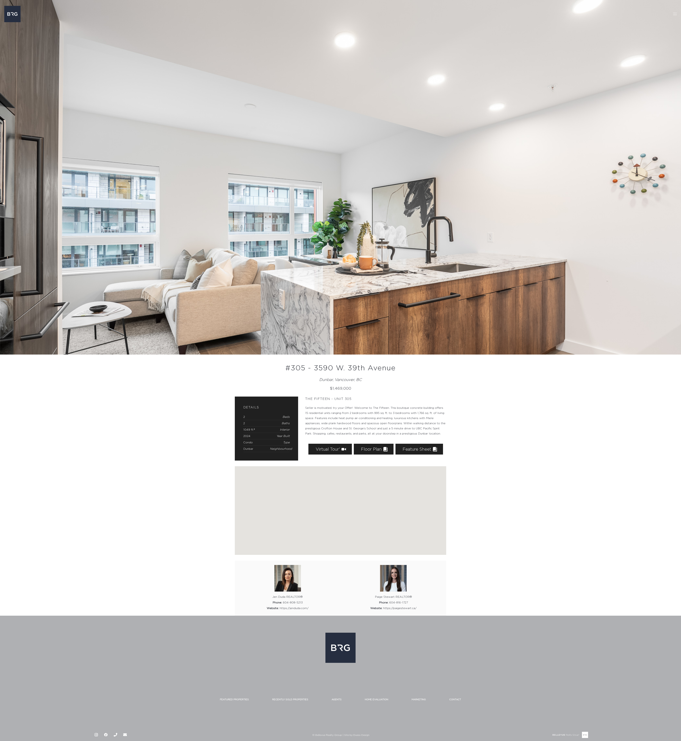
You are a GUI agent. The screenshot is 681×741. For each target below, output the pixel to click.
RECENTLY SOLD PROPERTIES (290, 699)
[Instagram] (96, 734)
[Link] (12, 14)
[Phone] (115, 734)
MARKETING (419, 699)
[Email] (125, 734)
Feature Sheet (417, 449)
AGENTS (337, 699)
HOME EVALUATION (376, 699)
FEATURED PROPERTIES (234, 699)
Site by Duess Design (356, 735)
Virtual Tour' (328, 449)
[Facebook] (105, 734)
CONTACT (455, 699)
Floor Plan (372, 449)
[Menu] (675, 14)
